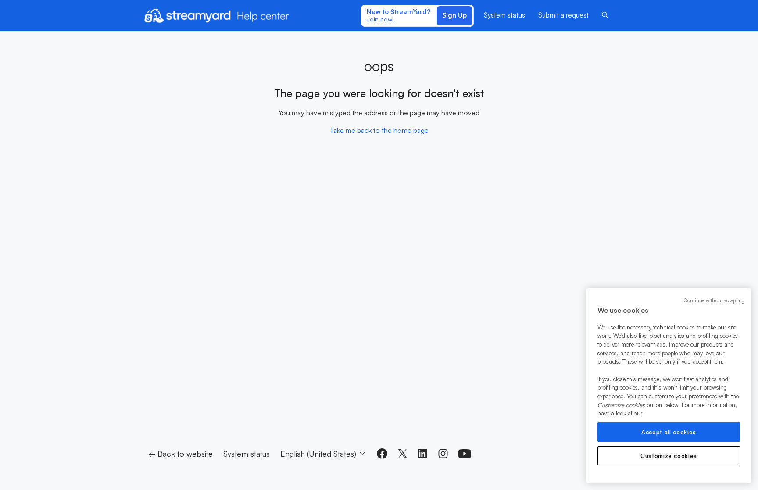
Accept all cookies (668, 432)
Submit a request (563, 15)
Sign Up (454, 15)
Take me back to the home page (379, 130)
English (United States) (319, 453)
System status (504, 15)
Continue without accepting (714, 300)
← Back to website (180, 453)
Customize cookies (668, 455)
